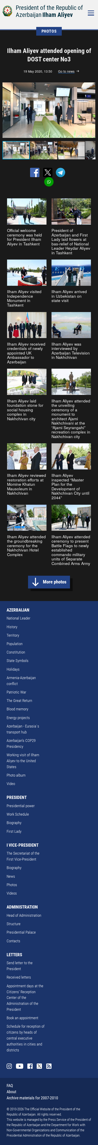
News (11, 876)
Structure (14, 924)
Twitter (39, 1066)
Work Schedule (18, 814)
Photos (12, 884)
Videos (12, 893)
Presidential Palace (21, 932)
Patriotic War (16, 692)
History (12, 627)
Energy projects (18, 717)
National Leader (18, 618)
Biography (14, 822)
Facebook (30, 1066)
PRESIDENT (17, 797)
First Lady (14, 831)
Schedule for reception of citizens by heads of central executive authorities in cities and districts (25, 1038)
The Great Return (19, 700)
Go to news (66, 71)
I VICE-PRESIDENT (23, 845)
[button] (91, 110)
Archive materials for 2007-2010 (32, 1097)
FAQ (10, 1085)
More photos (55, 582)
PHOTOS (49, 31)
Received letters (19, 977)
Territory (13, 635)
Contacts (13, 941)
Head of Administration (24, 915)
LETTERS (14, 954)
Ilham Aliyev (57, 14)
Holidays (13, 669)
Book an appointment (22, 1018)
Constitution (16, 652)
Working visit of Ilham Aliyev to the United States (23, 761)
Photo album (16, 775)
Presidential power (21, 806)
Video (11, 783)
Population (15, 643)
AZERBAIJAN (18, 610)
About (11, 1091)
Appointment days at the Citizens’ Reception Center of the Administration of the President (25, 998)
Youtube (19, 1066)
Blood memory (17, 709)
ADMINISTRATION (22, 907)
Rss (49, 1066)
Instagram (9, 1066)
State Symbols (17, 660)
